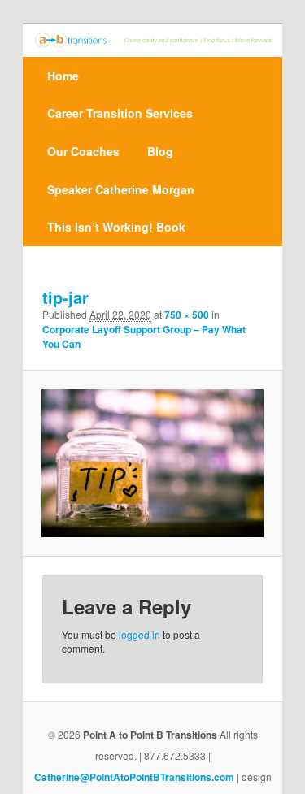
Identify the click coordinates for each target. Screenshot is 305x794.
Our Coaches (83, 151)
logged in (139, 634)
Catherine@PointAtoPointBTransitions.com (134, 777)
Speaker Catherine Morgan (120, 189)
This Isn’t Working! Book (116, 227)
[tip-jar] (152, 463)
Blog (160, 151)
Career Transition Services (120, 113)
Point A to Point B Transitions (150, 734)
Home (63, 75)
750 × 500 (186, 314)
